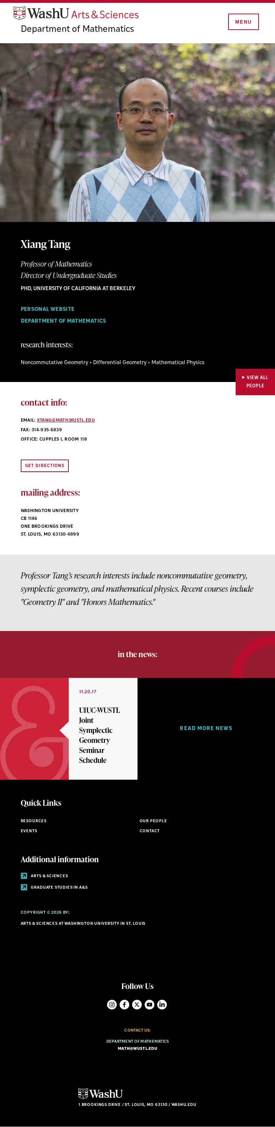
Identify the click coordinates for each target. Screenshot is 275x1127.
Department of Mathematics (77, 29)
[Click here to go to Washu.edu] (100, 1098)
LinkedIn (162, 1004)
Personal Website (48, 309)
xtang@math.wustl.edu (66, 420)
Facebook (124, 1004)
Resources (34, 821)
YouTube (149, 1004)
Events (29, 831)
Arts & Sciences (49, 876)
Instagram (112, 1004)
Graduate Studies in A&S (59, 888)
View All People (257, 382)
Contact (150, 831)
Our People (153, 821)
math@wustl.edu (137, 1049)
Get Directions (45, 466)
